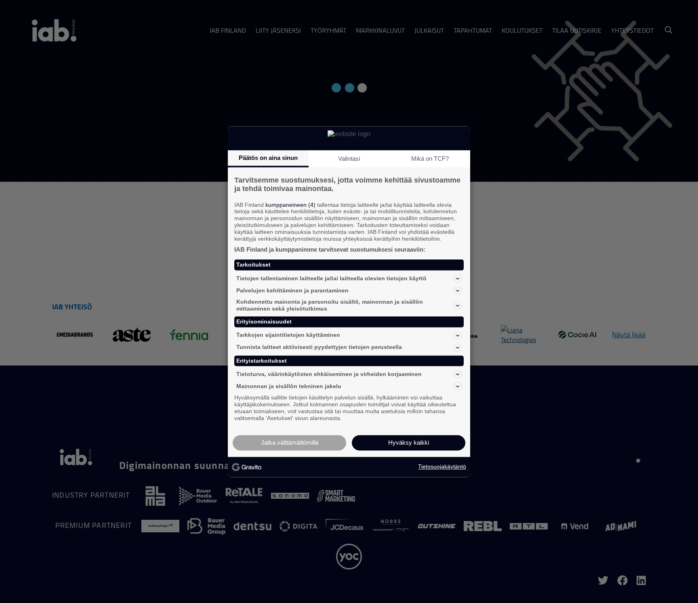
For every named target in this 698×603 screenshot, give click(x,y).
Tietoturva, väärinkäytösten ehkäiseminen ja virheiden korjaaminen (329, 374)
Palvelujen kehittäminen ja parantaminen (292, 290)
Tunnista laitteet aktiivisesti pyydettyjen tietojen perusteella (319, 347)
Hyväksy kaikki (408, 442)
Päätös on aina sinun (268, 157)
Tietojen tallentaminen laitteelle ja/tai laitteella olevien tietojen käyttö (331, 278)
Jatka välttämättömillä (289, 442)
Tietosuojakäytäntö (442, 467)
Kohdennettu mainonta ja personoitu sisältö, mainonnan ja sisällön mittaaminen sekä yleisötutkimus (329, 305)
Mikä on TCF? (430, 158)
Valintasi (349, 158)
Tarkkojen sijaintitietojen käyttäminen (288, 335)
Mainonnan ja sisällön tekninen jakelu (288, 386)
